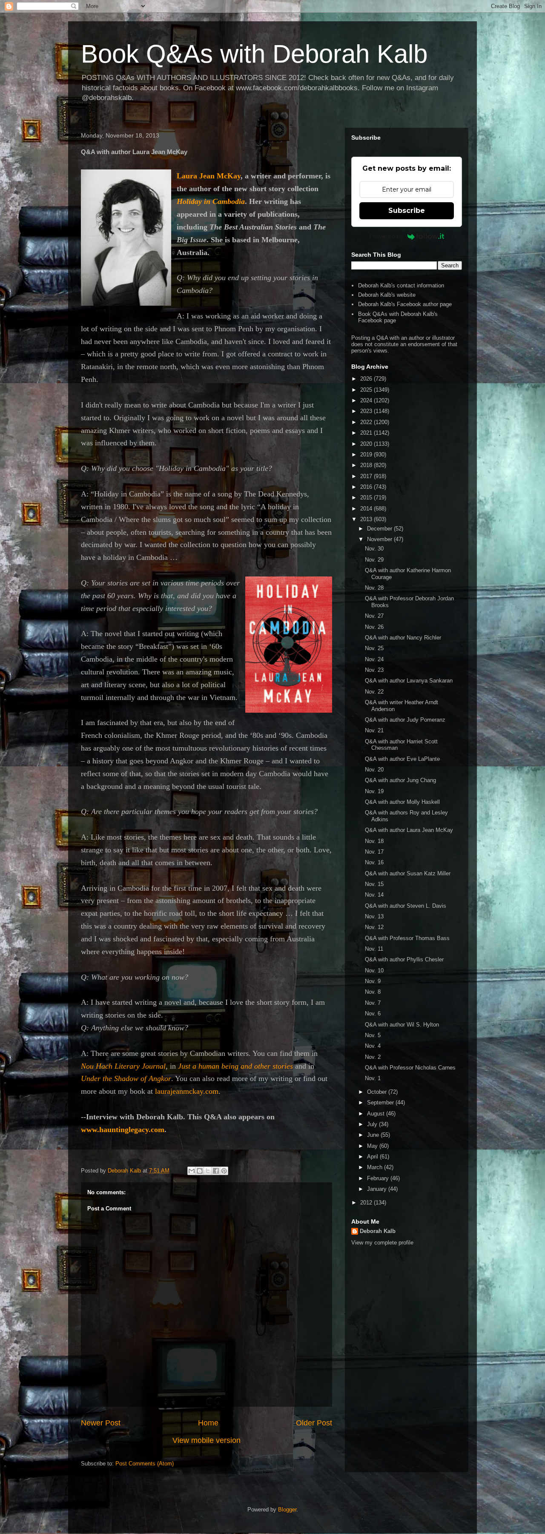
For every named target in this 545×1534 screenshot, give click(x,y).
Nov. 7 (373, 1003)
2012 (367, 1202)
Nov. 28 (374, 588)
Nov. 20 (374, 769)
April (373, 1156)
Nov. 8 (373, 992)
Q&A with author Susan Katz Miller (407, 873)
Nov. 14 (374, 895)
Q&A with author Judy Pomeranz (405, 720)
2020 (367, 444)
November (380, 539)
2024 (367, 400)
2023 (367, 411)
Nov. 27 (374, 616)
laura (162, 1091)
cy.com (153, 1129)
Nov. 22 (374, 691)
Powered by (386, 236)
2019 (367, 454)
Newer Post (100, 1423)
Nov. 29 (374, 559)
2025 (367, 390)
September (381, 1102)
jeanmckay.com (194, 1091)
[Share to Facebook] (216, 1171)
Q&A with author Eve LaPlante (402, 759)
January (377, 1189)
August (376, 1113)
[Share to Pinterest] (224, 1171)
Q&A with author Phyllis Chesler (404, 959)
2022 (367, 422)
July (373, 1124)
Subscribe (406, 210)
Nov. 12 (374, 927)
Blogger (287, 1509)
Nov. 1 (373, 1078)
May (373, 1146)
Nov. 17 (374, 852)
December (380, 528)
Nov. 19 (374, 791)
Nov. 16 (374, 862)
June (374, 1135)
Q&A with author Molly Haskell (402, 802)
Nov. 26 (374, 627)
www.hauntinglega (111, 1129)
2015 (367, 497)
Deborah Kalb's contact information (401, 285)
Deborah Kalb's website (387, 295)
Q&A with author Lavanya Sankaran (409, 680)
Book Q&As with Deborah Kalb (254, 54)
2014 (367, 508)
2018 (367, 465)
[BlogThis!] (199, 1171)
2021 (367, 433)
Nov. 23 (374, 670)
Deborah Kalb (378, 1231)
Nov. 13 (374, 916)
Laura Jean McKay (209, 176)
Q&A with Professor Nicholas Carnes (410, 1067)
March (375, 1167)
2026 (367, 379)
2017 (367, 476)
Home (208, 1423)
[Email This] (191, 1171)
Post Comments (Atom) (144, 1463)
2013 (367, 519)
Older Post (314, 1423)
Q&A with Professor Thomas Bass (407, 938)
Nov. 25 (374, 648)
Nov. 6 (373, 1013)
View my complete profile (382, 1242)
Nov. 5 (373, 1035)
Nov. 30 (374, 548)
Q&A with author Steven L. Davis (405, 906)
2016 (367, 487)
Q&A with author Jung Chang (400, 780)
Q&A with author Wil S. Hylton (402, 1024)
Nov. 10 (374, 970)
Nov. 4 (373, 1046)
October (377, 1092)
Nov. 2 (373, 1057)
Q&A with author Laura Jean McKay (409, 830)
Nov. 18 (374, 841)
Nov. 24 (374, 659)
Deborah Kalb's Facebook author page (405, 304)
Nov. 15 (374, 884)
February (378, 1178)
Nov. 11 (374, 949)
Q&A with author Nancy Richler (403, 637)
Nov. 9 (373, 981)
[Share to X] (208, 1171)
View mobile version (206, 1440)
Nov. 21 (374, 730)
